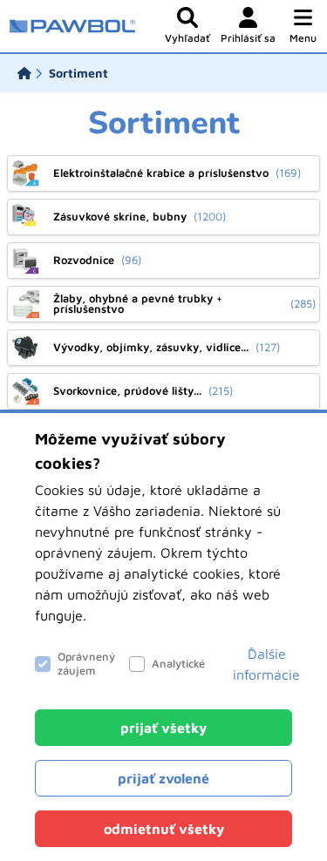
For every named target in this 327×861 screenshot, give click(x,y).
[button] (303, 26)
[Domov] (24, 73)
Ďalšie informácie (266, 664)
